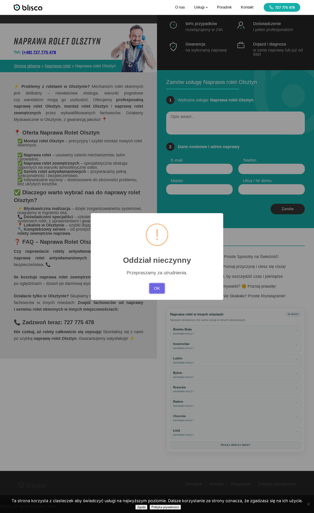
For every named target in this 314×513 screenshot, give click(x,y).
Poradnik (224, 7)
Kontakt (247, 7)
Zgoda (141, 507)
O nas (180, 7)
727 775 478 (285, 7)
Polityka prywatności (165, 507)
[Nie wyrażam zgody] (308, 504)
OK (157, 288)
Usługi (199, 7)
